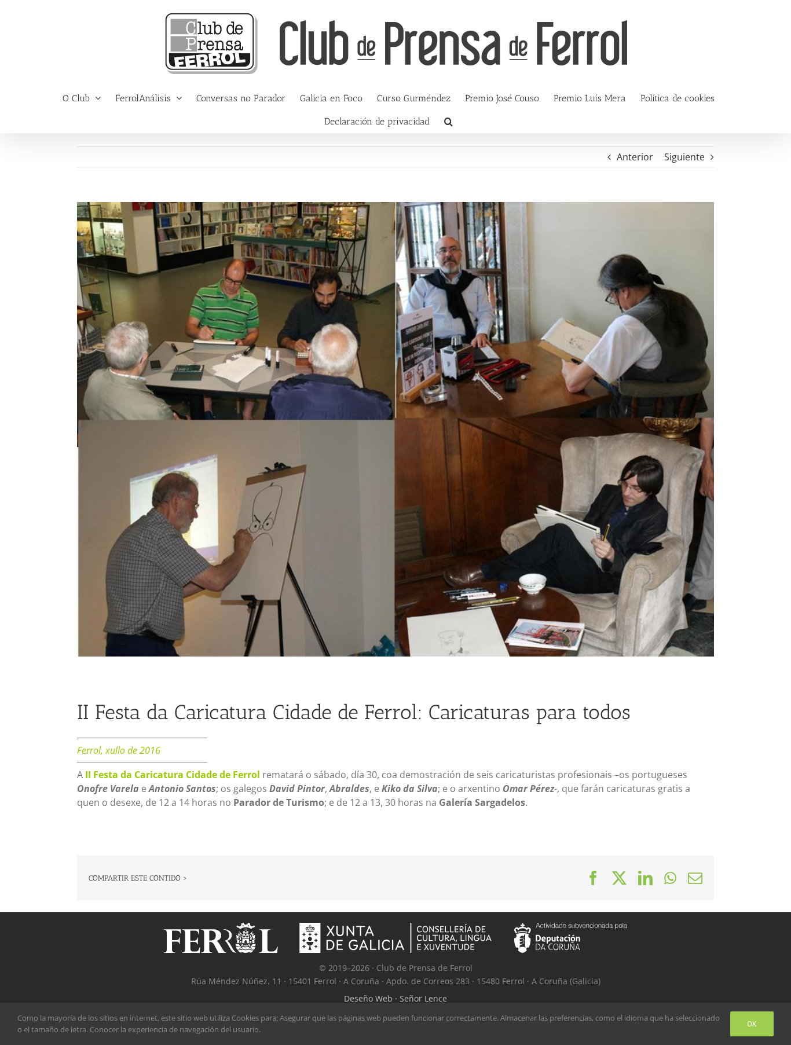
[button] (448, 121)
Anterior (635, 157)
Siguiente (684, 157)
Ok (752, 1024)
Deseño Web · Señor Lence (395, 998)
